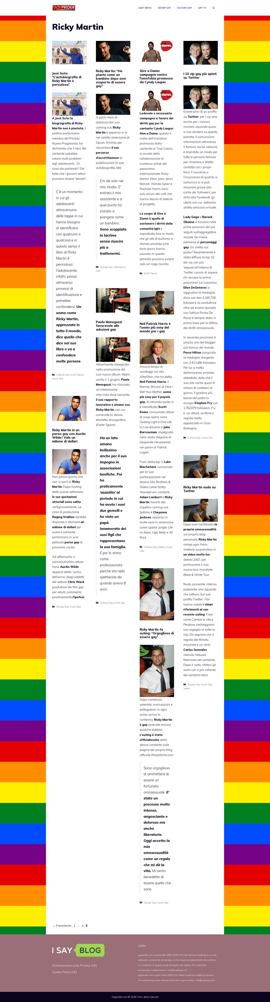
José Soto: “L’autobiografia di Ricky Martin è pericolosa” (66, 79)
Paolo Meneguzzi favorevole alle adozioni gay (109, 325)
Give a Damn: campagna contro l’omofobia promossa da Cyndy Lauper (156, 76)
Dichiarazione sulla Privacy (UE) (74, 965)
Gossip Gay (164, 7)
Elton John (157, 179)
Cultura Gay (184, 7)
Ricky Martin (163, 720)
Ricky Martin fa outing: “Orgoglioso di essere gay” (157, 633)
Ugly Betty (159, 532)
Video (186, 688)
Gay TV (202, 7)
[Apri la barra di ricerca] (213, 7)
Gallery (161, 546)
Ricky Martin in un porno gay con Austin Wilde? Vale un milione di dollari (69, 435)
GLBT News (145, 7)
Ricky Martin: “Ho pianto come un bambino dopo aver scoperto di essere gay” (111, 78)
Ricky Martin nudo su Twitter (199, 489)
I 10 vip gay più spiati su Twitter (200, 75)
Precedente (61, 926)
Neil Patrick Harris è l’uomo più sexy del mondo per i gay (155, 327)
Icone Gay (57, 378)
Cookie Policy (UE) (64, 972)
